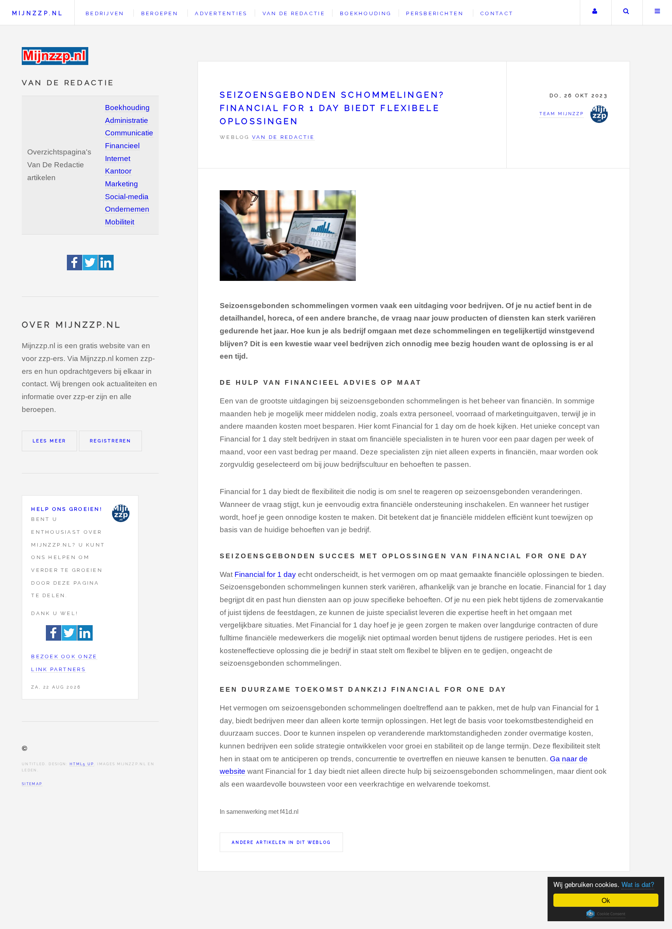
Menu (657, 12)
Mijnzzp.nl (37, 13)
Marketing (121, 184)
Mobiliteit (119, 222)
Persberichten (434, 13)
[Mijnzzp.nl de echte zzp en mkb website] (56, 56)
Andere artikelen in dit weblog (281, 842)
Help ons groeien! (66, 509)
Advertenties (221, 13)
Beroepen (159, 13)
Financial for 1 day (265, 574)
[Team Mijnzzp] (121, 513)
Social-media (127, 197)
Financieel (122, 146)
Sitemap (32, 784)
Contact (496, 13)
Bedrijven (105, 13)
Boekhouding (127, 107)
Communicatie (129, 133)
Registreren (110, 440)
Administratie (126, 120)
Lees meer (49, 440)
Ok (606, 900)
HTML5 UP (82, 764)
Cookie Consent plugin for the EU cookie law (605, 914)
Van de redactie (293, 13)
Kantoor (118, 171)
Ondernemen (127, 209)
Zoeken (626, 12)
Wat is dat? (637, 884)
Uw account (594, 12)
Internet (117, 158)
